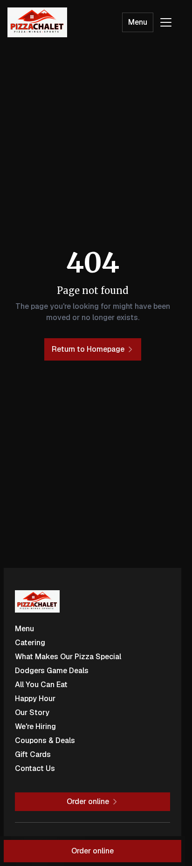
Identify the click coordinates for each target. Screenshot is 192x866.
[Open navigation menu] (166, 22)
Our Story (32, 712)
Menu (137, 22)
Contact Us (35, 768)
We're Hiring (35, 726)
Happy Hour (35, 698)
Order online (92, 851)
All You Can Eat (41, 684)
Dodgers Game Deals (52, 670)
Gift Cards (33, 754)
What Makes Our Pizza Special (68, 656)
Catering (30, 643)
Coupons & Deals (45, 740)
